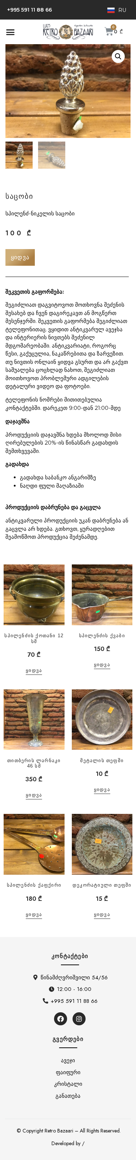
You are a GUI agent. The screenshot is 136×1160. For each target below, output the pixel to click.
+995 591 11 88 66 (29, 10)
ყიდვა (34, 670)
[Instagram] (79, 1018)
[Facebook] (60, 1018)
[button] (10, 32)
